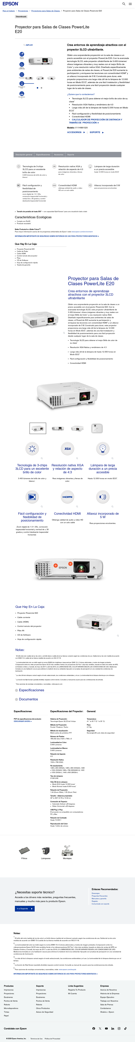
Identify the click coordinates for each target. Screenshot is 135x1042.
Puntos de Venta (11, 1001)
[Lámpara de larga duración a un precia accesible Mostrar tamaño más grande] (103, 448)
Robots (7, 1005)
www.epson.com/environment (82, 232)
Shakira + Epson (107, 1012)
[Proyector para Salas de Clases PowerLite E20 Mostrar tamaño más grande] (40, 319)
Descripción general (24, 155)
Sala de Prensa (106, 1005)
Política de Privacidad (52, 1039)
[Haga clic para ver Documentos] (21, 95)
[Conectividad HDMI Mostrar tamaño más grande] (67, 497)
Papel (6, 1016)
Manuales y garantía (99, 899)
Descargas (96, 893)
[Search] (124, 4)
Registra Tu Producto (77, 990)
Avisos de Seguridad (44, 1012)
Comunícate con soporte (100, 904)
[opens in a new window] (125, 1028)
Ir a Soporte (22, 908)
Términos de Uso (36, 1039)
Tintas (6, 1012)
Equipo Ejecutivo (107, 997)
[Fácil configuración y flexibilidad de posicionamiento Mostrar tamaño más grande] (32, 497)
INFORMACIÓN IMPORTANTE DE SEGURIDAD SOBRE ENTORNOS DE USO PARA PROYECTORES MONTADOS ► (57, 236)
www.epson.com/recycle (67, 969)
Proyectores (23, 11)
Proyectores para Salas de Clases (45, 11)
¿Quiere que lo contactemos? (81, 94)
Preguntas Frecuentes (99, 896)
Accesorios (74, 132)
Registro (95, 901)
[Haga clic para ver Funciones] (21, 75)
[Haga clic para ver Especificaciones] (21, 85)
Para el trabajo (9, 11)
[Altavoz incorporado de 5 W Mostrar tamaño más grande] (103, 497)
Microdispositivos (11, 1008)
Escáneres (8, 997)
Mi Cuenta (72, 993)
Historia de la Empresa (109, 993)
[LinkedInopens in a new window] (112, 1028)
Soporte (95, 132)
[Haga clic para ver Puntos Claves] (21, 55)
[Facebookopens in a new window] (93, 1028)
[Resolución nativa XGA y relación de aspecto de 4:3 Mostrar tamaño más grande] (67, 448)
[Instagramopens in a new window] (119, 1028)
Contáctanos (105, 1008)
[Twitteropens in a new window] (100, 1028)
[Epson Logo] (11, 4)
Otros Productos (43, 1008)
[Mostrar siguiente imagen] (117, 395)
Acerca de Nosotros (108, 990)
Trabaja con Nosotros (109, 1001)
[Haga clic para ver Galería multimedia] (21, 65)
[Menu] (130, 4)
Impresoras (8, 990)
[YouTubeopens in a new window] (106, 1028)
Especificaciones (43, 155)
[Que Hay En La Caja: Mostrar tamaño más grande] (94, 622)
